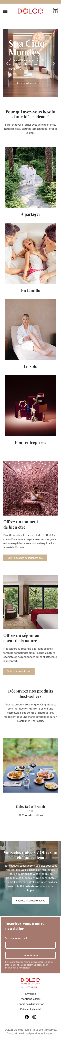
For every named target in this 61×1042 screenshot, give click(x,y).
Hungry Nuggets (44, 1033)
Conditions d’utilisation (30, 1003)
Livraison (30, 993)
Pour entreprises (30, 442)
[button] (7, 63)
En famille (30, 290)
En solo (30, 366)
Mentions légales (30, 998)
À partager (30, 214)
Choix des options (32, 815)
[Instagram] (34, 1017)
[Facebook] (27, 1017)
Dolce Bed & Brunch (30, 806)
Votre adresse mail (16, 938)
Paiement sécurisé (30, 1009)
